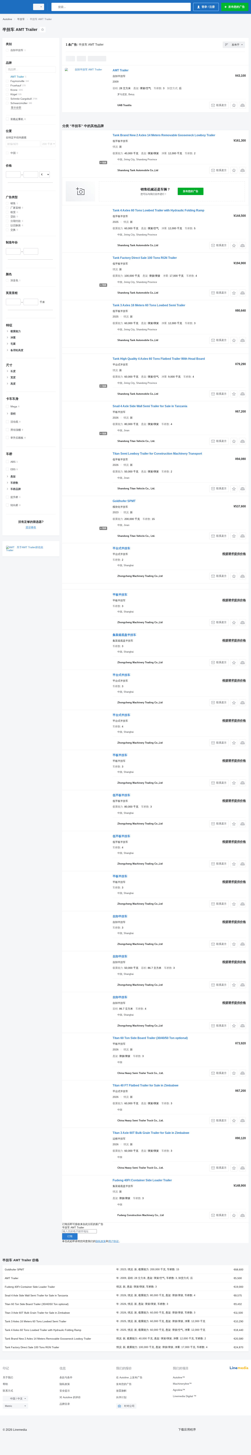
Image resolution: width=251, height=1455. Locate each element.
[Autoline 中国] (15, 7)
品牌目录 (65, 1403)
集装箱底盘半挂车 (124, 634)
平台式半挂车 (121, 548)
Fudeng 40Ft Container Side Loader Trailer (142, 1180)
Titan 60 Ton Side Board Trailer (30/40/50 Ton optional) (150, 1038)
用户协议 (113, 1241)
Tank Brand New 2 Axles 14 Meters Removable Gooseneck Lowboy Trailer (164, 135)
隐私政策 (101, 1241)
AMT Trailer (120, 70)
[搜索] (55, 7)
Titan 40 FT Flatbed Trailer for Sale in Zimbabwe (145, 1085)
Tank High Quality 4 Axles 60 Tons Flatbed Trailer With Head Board (159, 358)
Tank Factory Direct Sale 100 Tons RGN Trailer (145, 257)
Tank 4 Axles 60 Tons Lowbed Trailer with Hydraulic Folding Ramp (158, 210)
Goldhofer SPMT (124, 501)
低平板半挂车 (121, 795)
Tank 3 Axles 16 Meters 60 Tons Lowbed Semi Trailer (149, 305)
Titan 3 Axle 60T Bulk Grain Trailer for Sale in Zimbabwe (151, 1132)
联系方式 (8, 1390)
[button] (233, 105)
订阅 (69, 1236)
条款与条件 (66, 1377)
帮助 (5, 1384)
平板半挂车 (120, 594)
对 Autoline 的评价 (70, 1397)
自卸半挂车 (120, 916)
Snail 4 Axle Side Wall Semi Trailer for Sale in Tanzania (150, 406)
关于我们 (8, 1377)
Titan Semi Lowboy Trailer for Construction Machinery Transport (157, 453)
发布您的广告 (190, 191)
